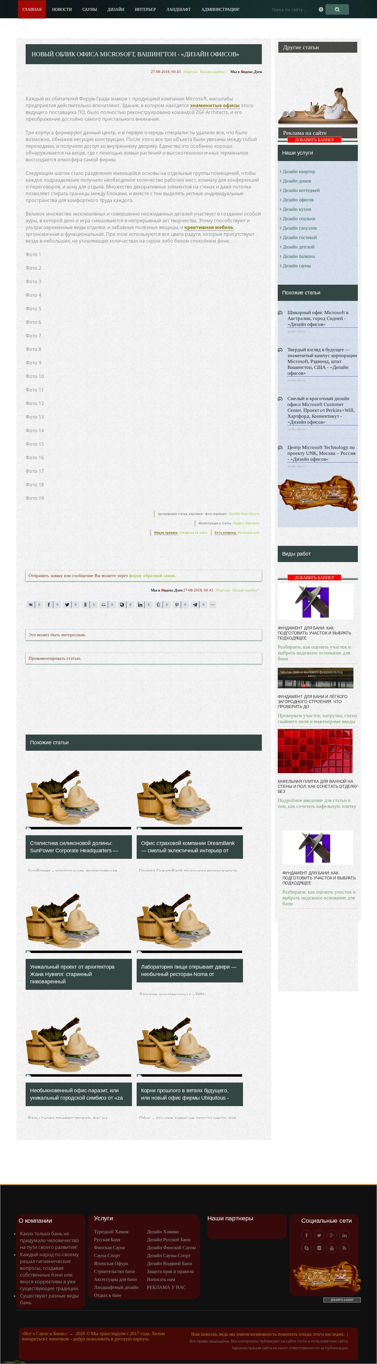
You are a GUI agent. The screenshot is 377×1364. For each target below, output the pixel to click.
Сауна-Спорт (107, 1255)
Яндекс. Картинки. (247, 523)
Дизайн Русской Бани (169, 1239)
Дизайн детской (299, 246)
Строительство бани (114, 1271)
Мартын (190, 71)
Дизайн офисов (298, 199)
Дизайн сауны (297, 265)
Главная (32, 9)
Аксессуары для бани (115, 1279)
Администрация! (220, 9)
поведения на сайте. (193, 533)
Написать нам (161, 1279)
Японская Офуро (111, 1263)
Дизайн (116, 9)
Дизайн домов (297, 180)
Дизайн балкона (299, 256)
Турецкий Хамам (111, 1231)
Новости (62, 9)
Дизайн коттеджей (301, 190)
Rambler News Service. (244, 514)
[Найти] (337, 9)
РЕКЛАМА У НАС (166, 1287)
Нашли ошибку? (213, 71)
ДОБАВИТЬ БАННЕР (314, 140)
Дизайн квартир (299, 171)
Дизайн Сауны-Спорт (169, 1255)
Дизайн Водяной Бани (169, 1263)
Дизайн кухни (297, 209)
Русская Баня (107, 1239)
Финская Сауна (109, 1247)
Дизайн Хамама (163, 1231)
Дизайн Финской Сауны (171, 1247)
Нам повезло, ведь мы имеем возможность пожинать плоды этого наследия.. (268, 1334)
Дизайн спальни (299, 218)
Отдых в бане (107, 1295)
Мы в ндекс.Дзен (246, 71)
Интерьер (145, 9)
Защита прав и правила (170, 1271)
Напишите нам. (249, 533)
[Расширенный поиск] (324, 9)
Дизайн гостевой (300, 237)
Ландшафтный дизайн (116, 1287)
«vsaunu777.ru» (14, 1362)
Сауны (89, 9)
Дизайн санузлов (300, 228)
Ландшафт (178, 9)
